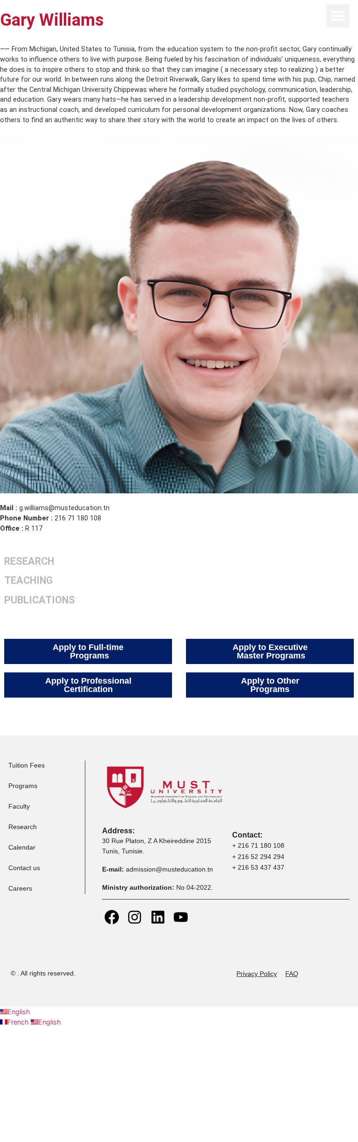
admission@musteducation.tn (170, 869)
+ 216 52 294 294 (258, 856)
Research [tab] (29, 561)
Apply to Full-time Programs (88, 651)
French (19, 1022)
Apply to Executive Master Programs (270, 651)
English (18, 1012)
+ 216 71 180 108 (258, 845)
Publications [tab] (39, 600)
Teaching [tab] (28, 580)
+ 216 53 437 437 (258, 867)
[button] (338, 16)
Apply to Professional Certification (88, 685)
